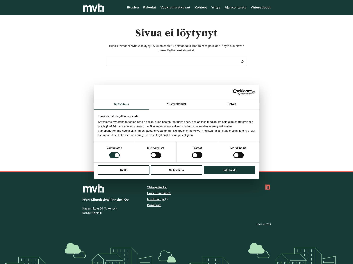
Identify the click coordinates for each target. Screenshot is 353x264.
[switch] (156, 155)
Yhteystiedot (157, 187)
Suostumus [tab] (121, 103)
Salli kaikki (229, 170)
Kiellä (123, 170)
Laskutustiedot (159, 193)
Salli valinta (176, 170)
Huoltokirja (156, 199)
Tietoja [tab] (231, 103)
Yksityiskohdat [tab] (176, 103)
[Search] (242, 61)
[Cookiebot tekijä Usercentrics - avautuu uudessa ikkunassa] (239, 92)
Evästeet (154, 205)
